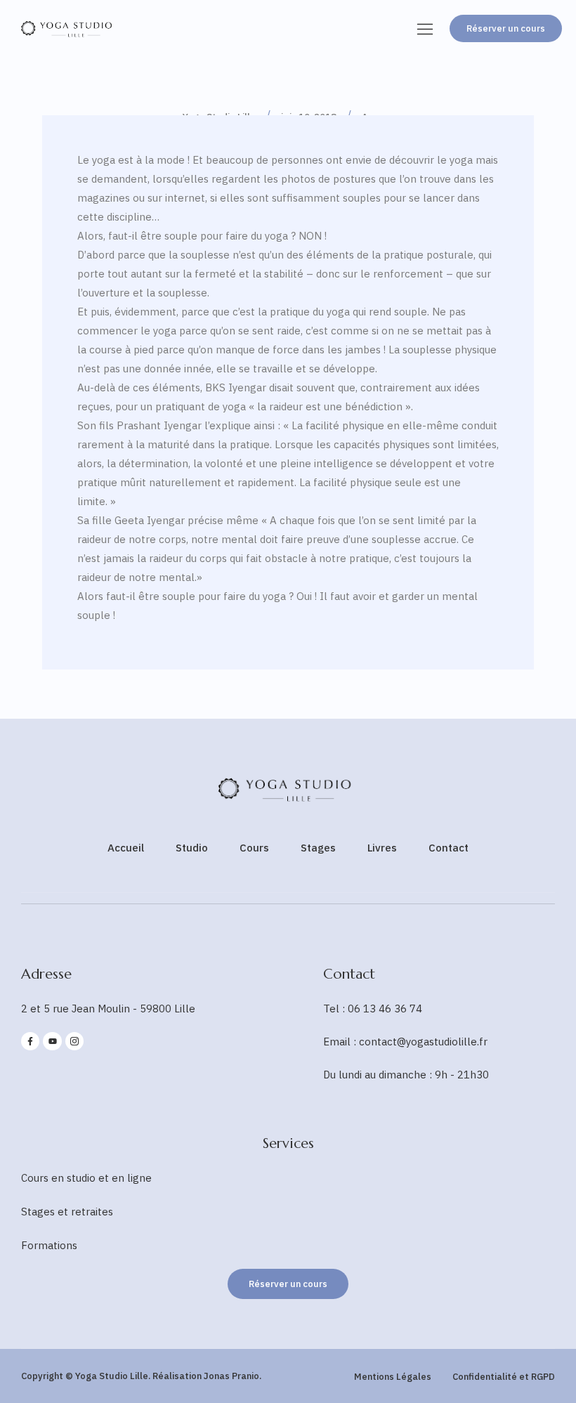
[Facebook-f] (30, 1041)
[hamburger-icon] (425, 30)
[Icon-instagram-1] (74, 1041)
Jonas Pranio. (232, 1376)
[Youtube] (52, 1041)
